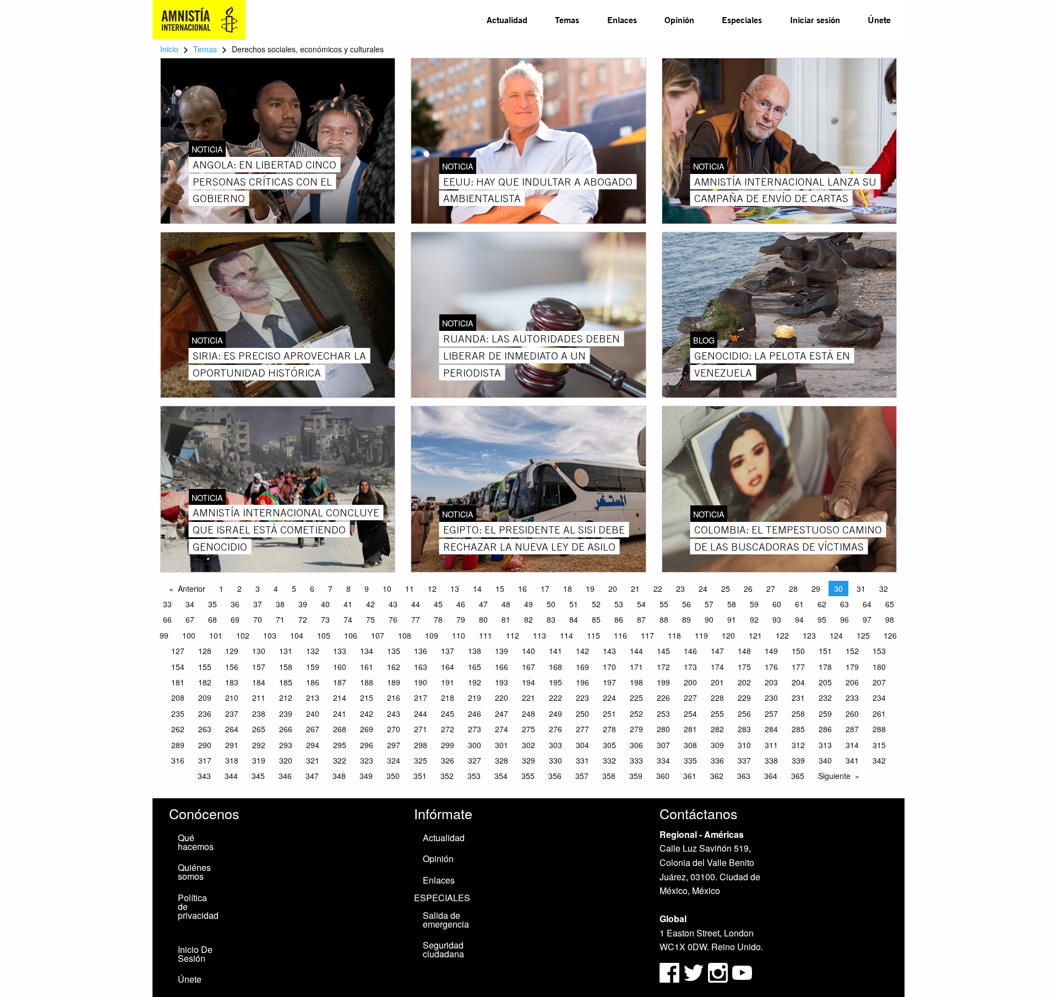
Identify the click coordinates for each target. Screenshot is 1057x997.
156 (231, 666)
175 (744, 666)
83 (551, 619)
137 (447, 650)
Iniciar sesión (815, 19)
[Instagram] (719, 971)
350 (393, 775)
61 (799, 603)
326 (447, 760)
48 (506, 603)
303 (555, 744)
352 (447, 775)
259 (825, 713)
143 (609, 650)
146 (690, 650)
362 (716, 775)
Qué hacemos (196, 842)
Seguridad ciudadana (443, 949)
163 (420, 666)
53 (618, 603)
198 (636, 682)
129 (231, 650)
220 (501, 697)
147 (717, 650)
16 (522, 588)
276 (555, 728)
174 (717, 666)
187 (339, 682)
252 (636, 713)
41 (348, 603)
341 (852, 760)
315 (879, 744)
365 (797, 775)
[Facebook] (669, 971)
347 (312, 775)
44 (415, 603)
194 (528, 682)
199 (663, 682)
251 (609, 713)
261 (879, 713)
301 (501, 744)
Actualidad (507, 19)
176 (771, 666)
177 (798, 666)
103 (269, 635)
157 (258, 666)
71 (280, 619)
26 (748, 588)
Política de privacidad (198, 906)
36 (235, 603)
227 (690, 697)
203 (771, 682)
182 (204, 682)
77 (415, 619)
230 (771, 697)
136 (420, 650)
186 (312, 682)
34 (190, 603)
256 (744, 713)
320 (285, 760)
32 (883, 588)
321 (312, 760)
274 (501, 728)
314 (852, 744)
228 (717, 697)
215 (366, 697)
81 (506, 619)
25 (725, 588)
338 (771, 760)
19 (590, 588)
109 (431, 635)
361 (689, 775)
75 (370, 619)
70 (257, 619)
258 (798, 713)
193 (501, 682)
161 (366, 666)
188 (366, 682)
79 (460, 619)
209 (204, 697)
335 (690, 760)
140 (528, 650)
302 (528, 744)
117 (647, 635)
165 (474, 666)
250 (582, 713)
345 (258, 775)
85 (596, 619)
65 (889, 603)
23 (680, 588)
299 (447, 744)
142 (582, 650)
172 (663, 666)
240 (312, 713)
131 (285, 650)
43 (393, 603)
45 (438, 603)
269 (366, 728)
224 (609, 697)
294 (312, 744)
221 (528, 697)
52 (596, 603)
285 (798, 728)
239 (285, 713)
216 (393, 697)
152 (852, 650)
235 (177, 713)
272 (447, 728)
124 (836, 635)
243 (393, 713)
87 (641, 619)
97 (867, 619)
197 (609, 682)
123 (809, 635)
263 (204, 728)
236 (204, 713)
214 (339, 697)
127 (177, 650)
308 (690, 744)
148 (744, 650)
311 (771, 744)
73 (325, 619)
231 (798, 697)
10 (387, 588)
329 (528, 760)
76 (393, 619)
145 (663, 650)
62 (822, 603)
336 (717, 760)
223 (582, 697)
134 (366, 650)
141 (555, 650)
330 (555, 760)
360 (662, 775)
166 (501, 666)
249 (555, 713)
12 (432, 588)
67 (190, 619)
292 (258, 744)
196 (582, 682)
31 (861, 588)
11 (409, 588)
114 (566, 635)
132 (312, 650)
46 (460, 603)
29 (815, 588)
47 (483, 603)
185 (285, 682)
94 (799, 619)
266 (285, 728)
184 (258, 682)
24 (703, 588)
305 (609, 744)
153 (879, 650)
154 (177, 666)
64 (867, 603)
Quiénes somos (194, 871)
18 (567, 588)
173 (690, 666)
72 (302, 619)
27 (770, 588)
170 (609, 666)
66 (167, 619)
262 (177, 728)
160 (339, 666)
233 (852, 697)
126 (890, 635)
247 (501, 713)
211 (258, 697)
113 (539, 635)
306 (636, 744)
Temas (567, 19)
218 (447, 697)
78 (438, 619)
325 (420, 760)
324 (393, 760)
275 (528, 728)
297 (393, 744)
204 (798, 682)
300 (474, 744)
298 (420, 744)
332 (609, 760)
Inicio (169, 49)
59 (754, 603)
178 (825, 666)
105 (323, 635)
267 (312, 728)
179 (852, 666)
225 (636, 697)
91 (731, 619)
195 (555, 682)
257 (771, 713)
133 (339, 650)
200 (690, 682)
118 (674, 635)
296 (366, 744)
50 (551, 603)
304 (582, 744)
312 (798, 744)
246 (474, 713)
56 (686, 603)
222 (555, 697)
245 (447, 713)
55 (664, 603)
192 (474, 682)
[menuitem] (507, 20)
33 (167, 603)
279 (636, 728)
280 (663, 728)
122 (782, 635)
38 (280, 603)
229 (744, 697)
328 (501, 760)
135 (393, 650)
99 (164, 635)
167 (528, 666)
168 (555, 666)
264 (231, 728)
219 (474, 697)
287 (852, 728)
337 (744, 760)
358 (608, 775)
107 (377, 635)
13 (454, 588)
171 (636, 666)
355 (528, 775)
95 (822, 619)
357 (582, 775)
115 (593, 635)
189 (393, 682)
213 (312, 697)
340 (825, 760)
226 (663, 697)
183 (231, 682)
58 (731, 603)
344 (231, 775)
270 (393, 728)
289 (177, 744)
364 (770, 775)
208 (177, 697)
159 (312, 666)
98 (889, 619)
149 (771, 650)
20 (612, 588)
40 (325, 603)
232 (825, 697)
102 (242, 635)
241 (339, 713)
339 (798, 760)
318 (231, 760)
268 (339, 728)
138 (474, 650)
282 (717, 728)
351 (420, 775)
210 (231, 697)
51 (573, 603)
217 (420, 697)
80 (483, 619)
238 (258, 713)
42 (370, 603)
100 (188, 635)
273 (474, 728)
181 (177, 682)
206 (852, 682)
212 (285, 697)
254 (690, 713)
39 (302, 603)
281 (690, 728)
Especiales (742, 19)
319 (258, 760)
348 (339, 775)
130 (258, 650)
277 (582, 728)
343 (204, 775)
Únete (879, 19)
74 (348, 619)
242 (366, 713)
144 (636, 650)
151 (825, 650)
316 (177, 760)
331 (582, 760)
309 (717, 744)
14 (477, 588)
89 (686, 619)
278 (609, 728)
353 (474, 775)
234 (879, 697)
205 (825, 682)
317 (204, 760)
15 (499, 588)
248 (528, 713)
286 (825, 728)
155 (204, 666)
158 (285, 666)
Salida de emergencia (446, 919)
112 (512, 635)
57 (709, 603)
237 (231, 713)
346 (285, 775)
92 (754, 619)
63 (844, 603)
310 (744, 744)
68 (212, 619)
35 (212, 603)
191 (447, 682)
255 (717, 713)
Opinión (679, 19)
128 (204, 650)
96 (844, 619)
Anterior (191, 588)
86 (618, 619)
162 (393, 666)
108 (404, 635)
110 (458, 635)
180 (879, 666)
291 (231, 744)
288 (879, 728)
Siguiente (834, 775)
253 (663, 713)
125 (863, 635)
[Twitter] (695, 971)
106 (350, 635)
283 (744, 728)
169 (582, 666)
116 (620, 635)
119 (701, 635)
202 (744, 682)
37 (257, 603)
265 (258, 728)
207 (879, 682)
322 (339, 760)
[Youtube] (742, 971)
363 (743, 775)
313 (825, 744)
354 (501, 775)
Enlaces (622, 19)
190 (420, 682)
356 (555, 775)
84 (573, 619)
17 (545, 588)
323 (366, 760)
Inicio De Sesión (195, 954)
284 (771, 728)
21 (635, 588)
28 (793, 588)
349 (366, 775)
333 (636, 760)
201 (717, 682)
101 (215, 635)
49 (528, 603)
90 (709, 619)
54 (641, 603)
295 (339, 744)
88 (664, 619)
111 (485, 635)
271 (420, 728)
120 (728, 635)
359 (635, 775)
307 (663, 744)
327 (474, 760)
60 (776, 603)
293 (285, 744)
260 (852, 713)
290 (204, 744)
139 (501, 650)
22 (657, 588)
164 (447, 666)
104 (296, 635)
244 (420, 713)
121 (755, 635)
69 (235, 619)
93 (776, 619)
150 (798, 650)
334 (663, 760)
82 (528, 619)
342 (879, 760)
